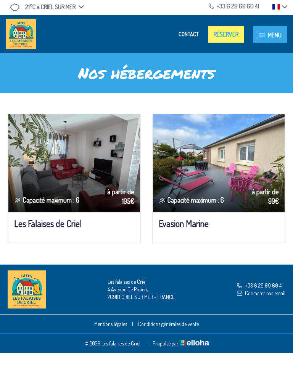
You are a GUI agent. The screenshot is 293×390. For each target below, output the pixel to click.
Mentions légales (110, 324)
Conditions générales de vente (168, 324)
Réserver (226, 34)
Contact (189, 34)
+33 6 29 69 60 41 (264, 285)
